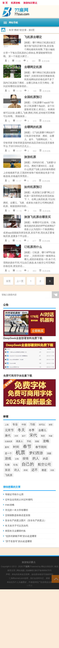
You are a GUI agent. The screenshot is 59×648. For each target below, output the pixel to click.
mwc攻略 (9, 504)
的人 (35, 458)
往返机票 (8, 441)
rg (9, 120)
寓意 (43, 435)
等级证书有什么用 (14, 494)
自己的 (28, 464)
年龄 (50, 435)
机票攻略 (15, 2)
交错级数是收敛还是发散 (17, 515)
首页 (8, 281)
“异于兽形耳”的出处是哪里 (18, 541)
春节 (27, 446)
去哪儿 (42, 430)
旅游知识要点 (30, 2)
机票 (20, 452)
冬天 (21, 429)
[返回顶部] (55, 578)
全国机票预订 (33, 97)
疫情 (26, 458)
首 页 (5, 2)
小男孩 (29, 585)
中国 (24, 424)
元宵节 (9, 430)
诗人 (17, 470)
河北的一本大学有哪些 (16, 509)
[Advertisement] (29, 618)
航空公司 (44, 464)
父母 (17, 459)
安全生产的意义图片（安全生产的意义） (25, 520)
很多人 (19, 441)
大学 (16, 436)
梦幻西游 (36, 452)
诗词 (26, 470)
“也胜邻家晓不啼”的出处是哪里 (21, 536)
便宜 (50, 424)
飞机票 (8, 475)
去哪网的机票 (33, 127)
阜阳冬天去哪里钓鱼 (15, 530)
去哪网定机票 (33, 67)
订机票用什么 (33, 247)
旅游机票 (30, 157)
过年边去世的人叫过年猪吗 (19, 499)
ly (9, 180)
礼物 (7, 464)
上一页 (20, 281)
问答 (52, 470)
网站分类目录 (47, 566)
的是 (45, 458)
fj (8, 60)
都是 (44, 470)
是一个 (8, 453)
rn (9, 90)
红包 (15, 464)
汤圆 (49, 453)
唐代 (7, 435)
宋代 (33, 434)
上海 (7, 424)
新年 (7, 447)
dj (9, 270)
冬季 (31, 430)
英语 (7, 470)
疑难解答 (30, 570)
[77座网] (29, 11)
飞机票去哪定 (33, 37)
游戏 (8, 458)
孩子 (24, 435)
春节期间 (41, 447)
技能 (37, 441)
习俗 (32, 424)
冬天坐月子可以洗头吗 (16, 525)
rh (9, 210)
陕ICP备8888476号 (43, 570)
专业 (15, 424)
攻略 (46, 441)
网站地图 (21, 570)
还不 (34, 469)
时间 (16, 446)
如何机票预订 (33, 187)
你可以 (42, 424)
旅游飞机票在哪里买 (37, 217)
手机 (29, 441)
